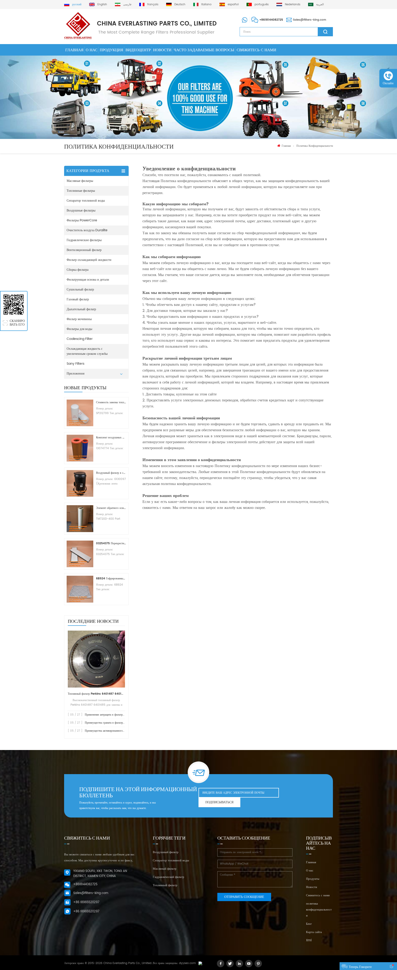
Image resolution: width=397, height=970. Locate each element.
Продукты (312, 879)
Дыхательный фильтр (81, 309)
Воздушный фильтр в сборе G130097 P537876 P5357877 (111, 473)
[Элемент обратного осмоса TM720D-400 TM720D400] (80, 518)
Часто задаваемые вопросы (204, 50)
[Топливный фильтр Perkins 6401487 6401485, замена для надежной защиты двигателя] (96, 659)
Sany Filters (75, 363)
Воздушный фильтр (166, 852)
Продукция (111, 50)
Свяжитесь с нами (256, 50)
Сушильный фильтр (80, 289)
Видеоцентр (138, 50)
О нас (91, 50)
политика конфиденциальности (314, 146)
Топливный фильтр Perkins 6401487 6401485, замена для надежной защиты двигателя (96, 694)
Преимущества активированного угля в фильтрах (114, 731)
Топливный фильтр (165, 885)
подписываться (219, 802)
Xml (309, 940)
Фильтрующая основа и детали (88, 279)
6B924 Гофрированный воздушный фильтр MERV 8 (111, 578)
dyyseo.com (187, 963)
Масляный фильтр (164, 868)
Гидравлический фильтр (168, 877)
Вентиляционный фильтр (84, 250)
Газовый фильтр (78, 299)
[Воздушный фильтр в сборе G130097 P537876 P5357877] (80, 483)
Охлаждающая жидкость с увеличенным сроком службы (87, 351)
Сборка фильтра (77, 269)
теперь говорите (360, 967)
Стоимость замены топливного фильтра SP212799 (111, 402)
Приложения (75, 373)
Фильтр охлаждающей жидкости (89, 259)
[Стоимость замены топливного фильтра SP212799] (80, 413)
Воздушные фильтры (81, 210)
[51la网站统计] (200, 963)
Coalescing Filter (80, 338)
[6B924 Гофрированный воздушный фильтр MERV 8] (80, 589)
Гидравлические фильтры (84, 240)
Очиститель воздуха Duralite (87, 230)
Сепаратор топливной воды (86, 200)
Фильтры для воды (79, 329)
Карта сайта (314, 932)
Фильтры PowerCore (82, 220)
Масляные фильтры (80, 180)
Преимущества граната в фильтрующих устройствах (115, 723)
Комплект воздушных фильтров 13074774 (111, 437)
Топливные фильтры (81, 190)
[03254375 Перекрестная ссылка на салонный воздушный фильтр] (80, 554)
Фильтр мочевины (79, 319)
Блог (309, 924)
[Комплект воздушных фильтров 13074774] (80, 448)
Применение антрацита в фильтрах (105, 715)
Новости (162, 50)
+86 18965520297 (86, 902)
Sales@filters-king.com (309, 20)
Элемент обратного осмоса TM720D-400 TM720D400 (111, 508)
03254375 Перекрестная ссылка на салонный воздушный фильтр (111, 543)
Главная (74, 50)
